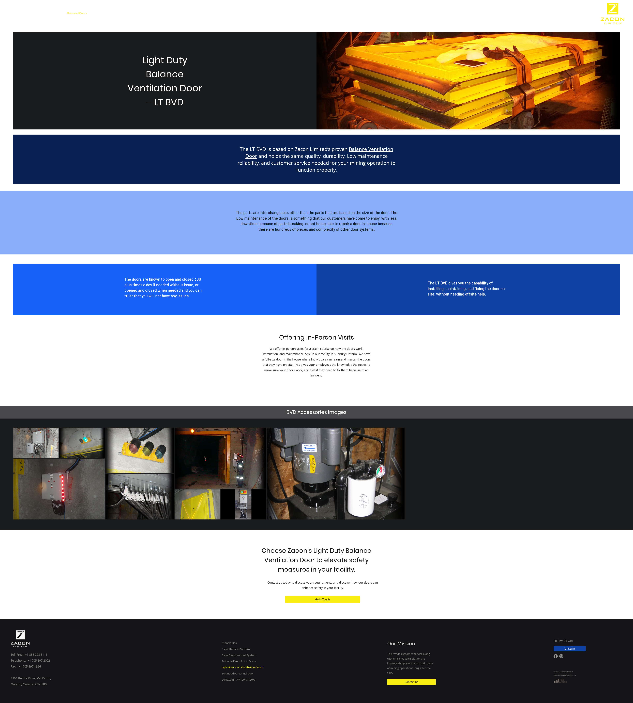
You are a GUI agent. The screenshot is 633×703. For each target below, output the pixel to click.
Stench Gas (229, 643)
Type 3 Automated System (234, 655)
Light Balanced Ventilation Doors (234, 667)
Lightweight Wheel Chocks (234, 680)
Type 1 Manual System (234, 649)
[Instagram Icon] (561, 656)
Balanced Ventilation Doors (234, 661)
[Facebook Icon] (556, 656)
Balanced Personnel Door (234, 673)
